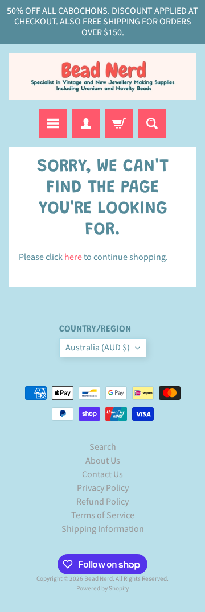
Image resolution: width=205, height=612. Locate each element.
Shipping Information (103, 529)
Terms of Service (102, 515)
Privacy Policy (103, 488)
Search (102, 447)
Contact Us (102, 474)
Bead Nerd (98, 578)
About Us (102, 460)
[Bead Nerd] (102, 76)
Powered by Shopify (102, 588)
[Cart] (119, 123)
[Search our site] (152, 123)
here (73, 257)
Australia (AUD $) (97, 347)
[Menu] (53, 123)
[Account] (86, 123)
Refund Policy (102, 501)
